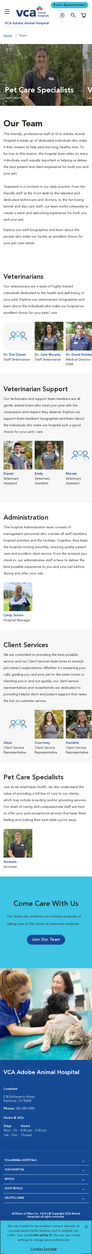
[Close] (86, 1227)
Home (8, 35)
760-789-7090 (25, 1108)
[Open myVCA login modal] (63, 15)
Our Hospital (15, 1170)
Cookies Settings (43, 1249)
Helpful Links (14, 1198)
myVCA (9, 1179)
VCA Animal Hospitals (21, 1160)
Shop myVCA (13, 1188)
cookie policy (40, 1235)
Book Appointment (69, 5)
